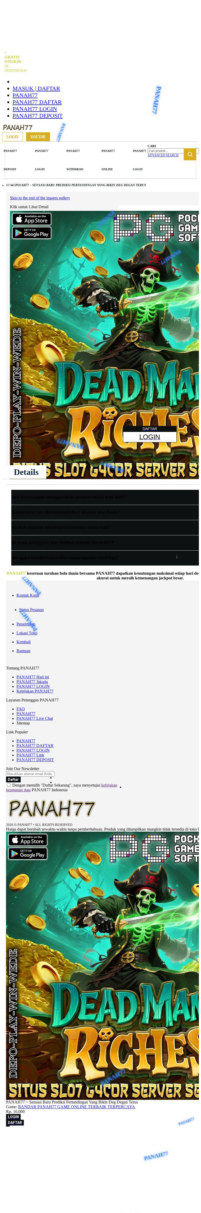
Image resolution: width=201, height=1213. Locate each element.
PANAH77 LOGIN (35, 109)
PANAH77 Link (30, 755)
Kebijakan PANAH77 (34, 691)
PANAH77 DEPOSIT (38, 115)
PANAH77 (25, 95)
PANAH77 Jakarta (32, 681)
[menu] (76, 160)
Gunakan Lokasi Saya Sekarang (32, 1143)
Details (26, 472)
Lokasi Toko (26, 633)
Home (10, 185)
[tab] (26, 472)
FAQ (20, 709)
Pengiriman (25, 624)
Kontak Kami (27, 595)
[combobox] (173, 150)
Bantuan (23, 651)
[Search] (190, 154)
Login (13, 137)
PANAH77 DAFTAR (37, 102)
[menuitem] (10, 160)
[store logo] (17, 131)
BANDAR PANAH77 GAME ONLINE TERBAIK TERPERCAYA (76, 1107)
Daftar (38, 137)
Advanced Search (163, 155)
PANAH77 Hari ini (32, 677)
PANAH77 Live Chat (34, 718)
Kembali (23, 642)
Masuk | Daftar (36, 88)
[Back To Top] (8, 1126)
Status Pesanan (31, 609)
